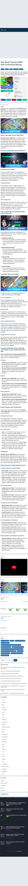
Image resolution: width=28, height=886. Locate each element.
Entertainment (4, 722)
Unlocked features (5, 655)
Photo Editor (4, 739)
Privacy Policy (3, 785)
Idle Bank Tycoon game (6, 647)
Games (5, 60)
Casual (8, 60)
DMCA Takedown (4, 783)
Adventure (4, 702)
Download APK (8, 90)
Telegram (19, 100)
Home (2, 60)
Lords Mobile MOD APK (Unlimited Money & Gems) (10, 681)
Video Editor (4, 769)
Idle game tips (20, 651)
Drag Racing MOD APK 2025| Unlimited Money (10, 673)
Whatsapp (24, 100)
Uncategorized (4, 764)
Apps (3, 704)
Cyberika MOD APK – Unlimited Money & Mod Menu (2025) (12, 693)
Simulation (16, 69)
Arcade (3, 707)
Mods (11, 69)
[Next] (27, 587)
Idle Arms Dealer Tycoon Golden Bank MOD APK (11, 645)
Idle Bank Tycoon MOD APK (16, 204)
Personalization (5, 736)
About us (2, 788)
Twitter (8, 100)
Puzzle (3, 744)
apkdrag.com (19, 851)
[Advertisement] (14, 14)
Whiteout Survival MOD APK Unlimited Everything (10, 671)
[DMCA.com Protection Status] (5, 794)
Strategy (21, 69)
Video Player (4, 771)
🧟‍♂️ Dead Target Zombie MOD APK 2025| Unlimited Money (12, 676)
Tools (3, 761)
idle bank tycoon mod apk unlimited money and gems (12, 649)
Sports (3, 754)
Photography (4, 741)
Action (3, 699)
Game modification (5, 642)
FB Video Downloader (6, 727)
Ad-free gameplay (4, 640)
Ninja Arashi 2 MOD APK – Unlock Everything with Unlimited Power (13, 683)
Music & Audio (4, 734)
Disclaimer (3, 780)
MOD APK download (5, 653)
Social (3, 751)
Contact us (3, 790)
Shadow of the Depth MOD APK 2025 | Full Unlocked (11, 678)
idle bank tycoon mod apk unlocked (8, 651)
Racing (3, 746)
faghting (3, 724)
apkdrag (12, 640)
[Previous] (1, 587)
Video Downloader (5, 766)
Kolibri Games (17, 78)
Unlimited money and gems (16, 653)
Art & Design (4, 709)
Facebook (3, 100)
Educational (4, 719)
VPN (3, 774)
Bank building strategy (20, 640)
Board (3, 712)
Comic (3, 717)
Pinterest (14, 100)
